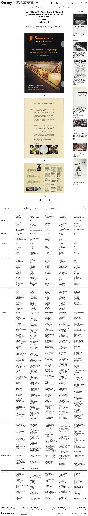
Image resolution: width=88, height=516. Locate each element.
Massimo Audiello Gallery (64, 314)
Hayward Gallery (48, 320)
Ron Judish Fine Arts (63, 398)
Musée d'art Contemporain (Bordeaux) (64, 441)
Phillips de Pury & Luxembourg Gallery (65, 373)
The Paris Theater (77, 480)
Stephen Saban (77, 267)
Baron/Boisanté (19, 388)
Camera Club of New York (21, 439)
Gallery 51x (32, 399)
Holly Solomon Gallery (49, 328)
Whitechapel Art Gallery (78, 398)
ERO (31, 485)
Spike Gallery (76, 333)
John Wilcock (47, 301)
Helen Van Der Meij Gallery (50, 324)
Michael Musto (62, 295)
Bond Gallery (18, 400)
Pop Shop (61, 475)
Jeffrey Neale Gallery (49, 351)
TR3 (74, 246)
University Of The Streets (78, 494)
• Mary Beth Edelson (80, 136)
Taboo (75, 271)
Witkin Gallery (76, 402)
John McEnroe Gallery (49, 355)
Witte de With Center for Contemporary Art (78, 404)
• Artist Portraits (82, 133)
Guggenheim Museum (34, 438)
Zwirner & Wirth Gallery (78, 418)
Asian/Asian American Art (21, 228)
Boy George (18, 279)
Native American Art (63, 223)
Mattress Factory (62, 317)
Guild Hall (32, 439)
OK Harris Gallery (62, 352)
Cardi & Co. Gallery (19, 415)
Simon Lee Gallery (77, 322)
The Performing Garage (78, 481)
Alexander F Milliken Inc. (20, 342)
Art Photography (19, 215)
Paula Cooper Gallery (63, 366)
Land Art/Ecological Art (49, 216)
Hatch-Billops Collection (49, 474)
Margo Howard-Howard (64, 266)
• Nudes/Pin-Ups (76, 116)
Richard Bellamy (62, 385)
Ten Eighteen (61, 253)
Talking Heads (76, 272)
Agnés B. (17, 288)
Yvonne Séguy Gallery (78, 415)
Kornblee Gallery (48, 375)
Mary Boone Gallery (63, 313)
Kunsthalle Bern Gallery (49, 378)
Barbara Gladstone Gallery (21, 385)
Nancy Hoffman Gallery (63, 336)
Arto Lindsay (18, 273)
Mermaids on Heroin (63, 273)
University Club (77, 493)
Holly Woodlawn (33, 280)
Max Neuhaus (62, 272)
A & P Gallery (18, 328)
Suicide (75, 270)
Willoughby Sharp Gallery (79, 401)
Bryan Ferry (18, 282)
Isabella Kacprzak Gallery (50, 334)
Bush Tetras (18, 284)
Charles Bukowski (19, 305)
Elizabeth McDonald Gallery (35, 360)
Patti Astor (61, 303)
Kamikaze (32, 251)
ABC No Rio (18, 333)
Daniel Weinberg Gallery (35, 340)
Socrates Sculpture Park (63, 490)
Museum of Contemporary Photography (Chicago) (64, 431)
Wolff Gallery (76, 405)
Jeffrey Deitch (47, 288)
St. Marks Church (62, 494)
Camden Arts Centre (19, 438)
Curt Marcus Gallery (34, 335)
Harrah (31, 246)
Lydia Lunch (61, 262)
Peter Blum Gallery (62, 370)
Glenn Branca (32, 276)
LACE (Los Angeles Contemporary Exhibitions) (50, 384)
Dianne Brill (32, 260)
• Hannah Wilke (76, 115)
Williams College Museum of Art (79, 467)
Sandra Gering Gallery (63, 412)
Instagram (59, 513)
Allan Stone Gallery (19, 345)
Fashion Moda (33, 367)
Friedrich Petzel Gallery (34, 383)
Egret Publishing (33, 482)
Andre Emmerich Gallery (20, 358)
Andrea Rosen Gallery (20, 359)
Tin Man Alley (76, 366)
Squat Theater (62, 251)
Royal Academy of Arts (49, 461)
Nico (60, 278)
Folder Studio (24, 514)
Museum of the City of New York (65, 438)
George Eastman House (34, 435)
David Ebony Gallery (34, 341)
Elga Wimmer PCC (33, 359)
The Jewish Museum (77, 446)
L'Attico (46, 381)
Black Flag (18, 277)
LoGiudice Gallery (48, 401)
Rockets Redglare (62, 285)
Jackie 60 (32, 249)
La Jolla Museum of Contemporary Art (48, 432)
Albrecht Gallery (19, 340)
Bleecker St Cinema (19, 482)
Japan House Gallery (49, 347)
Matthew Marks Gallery (63, 316)
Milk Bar (46, 253)
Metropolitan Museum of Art (50, 438)
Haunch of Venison (48, 317)
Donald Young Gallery (34, 349)
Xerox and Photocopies (78, 237)
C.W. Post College (19, 459)
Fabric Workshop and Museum (36, 428)
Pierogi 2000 (61, 376)
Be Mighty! (18, 481)
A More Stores (18, 220)
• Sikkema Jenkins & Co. (82, 82)
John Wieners (47, 299)
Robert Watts (61, 309)
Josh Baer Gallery (48, 362)
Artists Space (18, 379)
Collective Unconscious (34, 476)
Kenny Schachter (48, 305)
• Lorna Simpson (81, 135)
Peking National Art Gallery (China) (79, 426)
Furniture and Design (49, 223)
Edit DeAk (32, 288)
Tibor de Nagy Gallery (78, 364)
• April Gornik (76, 133)
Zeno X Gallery (76, 417)
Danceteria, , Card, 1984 (80, 180)
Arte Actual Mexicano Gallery (21, 377)
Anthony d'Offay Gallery (20, 366)
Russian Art (76, 223)
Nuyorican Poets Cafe (49, 493)
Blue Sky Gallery (19, 398)
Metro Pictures (47, 484)
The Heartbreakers (77, 278)
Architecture (18, 225)
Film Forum (32, 487)
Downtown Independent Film (35, 229)
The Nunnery (76, 353)
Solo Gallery (76, 328)
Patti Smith (61, 282)
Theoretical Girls (77, 283)
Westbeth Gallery (77, 396)
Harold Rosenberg (33, 298)
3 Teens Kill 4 (18, 257)
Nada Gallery (62, 335)
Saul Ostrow (76, 293)
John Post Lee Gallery (49, 357)
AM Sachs (17, 347)
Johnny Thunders (48, 272)
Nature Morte (61, 339)
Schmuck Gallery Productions (64, 413)
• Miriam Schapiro (82, 137)
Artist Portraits (18, 226)
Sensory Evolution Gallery (79, 312)
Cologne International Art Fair (36, 477)
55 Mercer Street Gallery (20, 318)
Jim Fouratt (47, 292)
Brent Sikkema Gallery (20, 401)
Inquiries (69, 3)
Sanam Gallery (62, 411)
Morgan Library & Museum (50, 445)
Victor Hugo (76, 303)
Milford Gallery (62, 324)
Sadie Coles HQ (62, 406)
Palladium (61, 246)
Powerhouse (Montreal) (63, 476)
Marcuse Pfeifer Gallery (49, 411)
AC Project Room (19, 334)
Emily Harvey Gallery (34, 361)
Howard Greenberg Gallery (50, 330)
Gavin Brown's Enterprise (35, 408)
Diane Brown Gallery (34, 347)
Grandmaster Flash (34, 278)
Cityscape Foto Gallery (34, 329)
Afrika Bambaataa (19, 261)
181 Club (17, 245)
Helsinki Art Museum (34, 442)
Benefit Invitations (19, 230)
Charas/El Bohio (19, 493)
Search (76, 3)
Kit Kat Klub (32, 252)
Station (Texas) (62, 496)
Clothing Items (33, 237)
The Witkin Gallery (77, 357)
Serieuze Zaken (77, 314)
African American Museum (21, 421)
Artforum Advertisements (20, 237)
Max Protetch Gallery (63, 319)
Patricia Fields (62, 302)
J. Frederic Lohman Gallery (50, 335)
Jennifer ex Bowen (48, 290)
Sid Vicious (76, 265)
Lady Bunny (47, 280)
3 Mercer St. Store (19, 312)
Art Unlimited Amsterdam (20, 376)
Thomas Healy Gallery (78, 360)
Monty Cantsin (62, 276)
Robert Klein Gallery (63, 393)
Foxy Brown (32, 274)
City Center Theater (19, 499)
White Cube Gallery (78, 397)
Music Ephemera (62, 222)
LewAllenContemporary (45, 200)
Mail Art (46, 229)
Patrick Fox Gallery (63, 362)
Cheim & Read (33, 324)
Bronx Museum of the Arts (20, 435)
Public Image (61, 480)
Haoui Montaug (33, 297)
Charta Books (18, 494)
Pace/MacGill (62, 357)
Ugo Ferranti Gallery (78, 377)
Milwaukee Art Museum (49, 439)
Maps (46, 234)
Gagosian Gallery (33, 389)
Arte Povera (18, 216)
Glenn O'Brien (33, 295)
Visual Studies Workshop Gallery (78, 386)
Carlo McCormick (19, 303)
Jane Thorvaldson (33, 305)
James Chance (33, 285)
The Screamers (77, 280)
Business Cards (33, 233)
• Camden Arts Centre (77, 55)
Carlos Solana (18, 304)
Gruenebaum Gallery (49, 313)
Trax (75, 492)
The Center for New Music (64, 499)
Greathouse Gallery (34, 415)
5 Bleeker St (18, 313)
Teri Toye (75, 276)
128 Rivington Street (19, 323)
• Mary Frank (75, 155)
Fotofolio (31, 376)
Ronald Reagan (77, 291)
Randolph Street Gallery (63, 382)
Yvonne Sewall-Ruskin (78, 304)
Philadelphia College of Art (50, 455)
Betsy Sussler (18, 276)
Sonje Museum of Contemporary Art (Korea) (79, 440)
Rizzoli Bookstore (62, 486)
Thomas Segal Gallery (78, 361)
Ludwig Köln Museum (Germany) (49, 435)
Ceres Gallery (32, 322)
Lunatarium (47, 482)
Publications (33, 6)
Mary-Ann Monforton (63, 291)
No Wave (61, 226)
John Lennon (47, 265)
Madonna (61, 264)
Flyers (31, 240)
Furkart (31, 497)
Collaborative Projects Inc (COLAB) (35, 222)
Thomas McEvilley (77, 299)
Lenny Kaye (47, 283)
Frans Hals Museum (34, 433)
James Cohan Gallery (49, 342)
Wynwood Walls (77, 408)
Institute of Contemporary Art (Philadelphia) (35, 449)
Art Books (17, 234)
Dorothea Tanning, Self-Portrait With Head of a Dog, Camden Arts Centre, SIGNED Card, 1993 (79, 53)
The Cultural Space (77, 472)
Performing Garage (63, 473)
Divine (31, 262)
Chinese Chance (19, 497)
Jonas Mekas (47, 302)
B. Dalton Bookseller (19, 480)
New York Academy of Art (35, 467)
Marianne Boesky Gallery (49, 414)
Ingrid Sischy (32, 301)
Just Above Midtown (48, 365)
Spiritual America (77, 334)
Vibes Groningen (77, 497)
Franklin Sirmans (33, 293)
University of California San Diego (64, 467)
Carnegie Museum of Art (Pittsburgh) (20, 441)
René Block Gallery (62, 383)
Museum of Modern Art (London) (63, 433)
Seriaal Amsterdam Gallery (79, 313)
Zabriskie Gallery (77, 416)
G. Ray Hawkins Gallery (34, 387)
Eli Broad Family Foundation (35, 426)
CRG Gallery (32, 334)
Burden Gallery (18, 410)
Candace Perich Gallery (20, 414)
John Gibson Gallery (49, 353)
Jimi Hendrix (47, 261)
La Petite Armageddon (34, 254)
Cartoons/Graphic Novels (35, 235)
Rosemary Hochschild (78, 259)
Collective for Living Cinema (35, 475)
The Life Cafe (76, 479)
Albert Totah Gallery (19, 339)
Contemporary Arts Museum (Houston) (21, 451)
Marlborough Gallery (49, 418)
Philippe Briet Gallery (63, 371)
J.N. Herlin (47, 336)
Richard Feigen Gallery (63, 387)
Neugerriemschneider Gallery (65, 342)
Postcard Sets (47, 239)
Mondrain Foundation (49, 443)
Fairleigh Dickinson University (21, 465)
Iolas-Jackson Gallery (49, 333)
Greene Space (47, 472)
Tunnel (75, 247)
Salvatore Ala (62, 408)
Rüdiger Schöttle (62, 404)
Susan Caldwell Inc (77, 346)
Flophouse (32, 491)
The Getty (76, 445)
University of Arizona (63, 465)
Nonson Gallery (62, 349)
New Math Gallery (62, 343)
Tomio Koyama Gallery (78, 367)
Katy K (46, 274)
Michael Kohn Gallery (63, 322)
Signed (60, 238)
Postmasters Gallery (63, 378)
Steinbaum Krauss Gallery (79, 340)
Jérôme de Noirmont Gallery (50, 366)
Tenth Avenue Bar (62, 498)
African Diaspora (19, 222)
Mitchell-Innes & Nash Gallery (65, 325)
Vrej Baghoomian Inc (78, 390)
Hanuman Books (48, 473)
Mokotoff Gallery (62, 329)
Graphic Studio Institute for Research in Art (35, 456)
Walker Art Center (77, 450)
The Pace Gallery (77, 355)
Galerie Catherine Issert (34, 390)
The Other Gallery (77, 354)
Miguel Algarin (62, 297)
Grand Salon (32, 414)
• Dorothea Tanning (80, 56)
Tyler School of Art (62, 464)
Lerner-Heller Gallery (49, 394)
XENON (75, 252)
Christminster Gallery (34, 325)
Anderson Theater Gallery (21, 356)
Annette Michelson (19, 296)
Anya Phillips (18, 271)
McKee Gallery (62, 320)
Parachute (47, 497)
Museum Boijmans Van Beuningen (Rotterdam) (49, 449)
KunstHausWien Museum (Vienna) (49, 426)
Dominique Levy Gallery (34, 348)
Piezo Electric (61, 377)
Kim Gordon (47, 276)
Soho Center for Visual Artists (64, 491)
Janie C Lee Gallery (48, 346)
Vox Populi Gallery (77, 387)
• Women (74, 37)
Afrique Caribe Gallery (20, 336)
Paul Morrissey (62, 304)
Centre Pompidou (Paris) (20, 448)
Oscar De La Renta (62, 299)
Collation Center (33, 474)
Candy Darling (18, 285)
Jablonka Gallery (48, 337)
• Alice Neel (75, 114)
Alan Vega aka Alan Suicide (21, 265)
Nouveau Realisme (63, 213)
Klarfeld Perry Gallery (49, 371)
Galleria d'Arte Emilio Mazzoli (36, 396)
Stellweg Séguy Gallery (78, 341)
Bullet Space (18, 486)
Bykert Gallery (18, 412)
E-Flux (31, 353)
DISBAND (32, 261)
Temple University (62, 458)
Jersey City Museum (48, 421)
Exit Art (31, 486)
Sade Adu (76, 264)
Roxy (60, 249)
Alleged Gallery (19, 346)
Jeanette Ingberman (34, 309)
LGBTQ (46, 228)
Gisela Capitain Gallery (34, 412)
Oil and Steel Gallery (63, 351)
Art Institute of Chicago (20, 455)
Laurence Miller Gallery (49, 387)
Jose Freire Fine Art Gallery (50, 360)
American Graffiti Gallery (20, 352)
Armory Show (18, 432)
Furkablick (32, 495)
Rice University (47, 460)
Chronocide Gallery (34, 326)
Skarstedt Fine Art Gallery (79, 324)
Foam (31, 373)
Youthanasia (76, 253)
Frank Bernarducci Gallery (35, 378)
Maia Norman (47, 309)
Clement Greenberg (19, 308)
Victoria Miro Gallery (78, 383)
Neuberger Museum (63, 447)
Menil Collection (48, 436)
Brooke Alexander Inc (20, 406)
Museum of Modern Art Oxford (65, 435)
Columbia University (19, 464)
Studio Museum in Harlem (79, 444)
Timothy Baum (76, 301)
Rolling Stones (76, 257)
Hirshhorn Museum (33, 443)
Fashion (46, 220)
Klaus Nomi (47, 277)
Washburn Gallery (77, 393)
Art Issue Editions (19, 373)
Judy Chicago (38, 200)
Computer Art (32, 224)
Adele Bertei (18, 260)
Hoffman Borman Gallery (49, 326)
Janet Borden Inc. (48, 343)
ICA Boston (32, 444)
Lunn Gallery (47, 406)
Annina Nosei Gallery (20, 365)
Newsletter (60, 3)
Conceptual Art (18, 217)
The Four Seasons (77, 474)
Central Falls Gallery (34, 320)
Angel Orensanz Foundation (21, 472)
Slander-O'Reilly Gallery (78, 325)
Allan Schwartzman (19, 293)
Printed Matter (62, 479)
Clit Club (17, 252)
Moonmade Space (48, 486)
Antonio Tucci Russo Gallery (21, 369)
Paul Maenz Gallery (63, 365)
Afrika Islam (18, 262)
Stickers (75, 234)
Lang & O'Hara (48, 385)
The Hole (75, 475)
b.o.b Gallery (18, 383)
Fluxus (31, 216)
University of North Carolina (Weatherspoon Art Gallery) (79, 459)
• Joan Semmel (81, 115)
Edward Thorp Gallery (34, 356)
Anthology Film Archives (20, 474)
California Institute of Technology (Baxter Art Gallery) (20, 462)
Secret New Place (62, 488)
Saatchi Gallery (62, 405)
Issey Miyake (32, 303)
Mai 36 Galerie (47, 410)
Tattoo (75, 224)
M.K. (46, 249)
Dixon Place (32, 479)
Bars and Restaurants (20, 229)
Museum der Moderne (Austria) (51, 450)
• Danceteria (75, 182)
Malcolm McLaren (62, 265)
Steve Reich (76, 268)
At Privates (18, 479)
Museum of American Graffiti (50, 451)
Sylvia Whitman (77, 298)
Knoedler (46, 372)
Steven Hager (76, 296)
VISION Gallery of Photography (80, 384)
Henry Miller (32, 299)
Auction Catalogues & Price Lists (21, 240)
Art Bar (17, 371)
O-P (45, 494)
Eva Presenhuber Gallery (35, 365)
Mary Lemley (61, 290)
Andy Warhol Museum (20, 430)
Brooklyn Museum (19, 437)
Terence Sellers (77, 274)
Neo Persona (61, 341)
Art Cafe (17, 475)
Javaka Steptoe (33, 307)
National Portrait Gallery (64, 337)
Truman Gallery (77, 372)
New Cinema (47, 490)
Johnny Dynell (47, 271)
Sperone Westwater (77, 331)
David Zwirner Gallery (34, 343)
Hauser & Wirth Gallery (49, 319)
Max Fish (61, 318)
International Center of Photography (34, 451)
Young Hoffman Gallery (78, 414)
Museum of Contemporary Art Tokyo (65, 427)
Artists (82, 6)
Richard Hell (61, 284)
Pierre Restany (62, 307)
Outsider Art (61, 215)
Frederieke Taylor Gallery (35, 382)
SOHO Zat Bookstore (63, 492)
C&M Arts (17, 488)
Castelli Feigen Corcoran (35, 313)
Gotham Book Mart (33, 499)
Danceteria (32, 245)
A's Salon (17, 330)
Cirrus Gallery (32, 328)
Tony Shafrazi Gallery (78, 369)
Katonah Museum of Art (49, 423)
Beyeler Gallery (19, 396)
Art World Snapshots (19, 235)
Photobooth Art (47, 235)
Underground (76, 248)
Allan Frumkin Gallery (20, 343)
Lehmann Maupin (48, 389)
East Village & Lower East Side (36, 230)
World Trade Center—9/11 (79, 229)
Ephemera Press (70, 513)
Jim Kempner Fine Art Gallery (50, 352)
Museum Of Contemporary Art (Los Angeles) (65, 425)
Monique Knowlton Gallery (64, 333)
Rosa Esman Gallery (63, 400)
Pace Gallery (61, 354)
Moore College (33, 465)
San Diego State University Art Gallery (50, 464)
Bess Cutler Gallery (19, 394)
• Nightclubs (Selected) (82, 182)
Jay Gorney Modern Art (49, 348)
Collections (60, 6)
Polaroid (46, 238)
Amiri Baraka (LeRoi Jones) (21, 295)
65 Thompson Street (19, 320)
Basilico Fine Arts (19, 389)
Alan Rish (17, 291)
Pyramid (60, 248)
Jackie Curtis (32, 284)
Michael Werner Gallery (64, 323)
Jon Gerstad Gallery (48, 359)
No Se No (61, 346)
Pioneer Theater (62, 474)
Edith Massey (32, 266)
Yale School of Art (77, 468)
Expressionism (33, 215)
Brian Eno (17, 280)
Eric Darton (32, 291)
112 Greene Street (19, 322)
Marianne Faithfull (62, 267)
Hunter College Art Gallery (35, 458)
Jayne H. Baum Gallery (49, 349)
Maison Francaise (33, 461)
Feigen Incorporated (34, 370)
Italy (45, 226)
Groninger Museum (34, 436)
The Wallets (76, 282)
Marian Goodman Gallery (50, 413)
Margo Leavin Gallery (49, 412)
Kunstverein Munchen (49, 429)
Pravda (60, 478)
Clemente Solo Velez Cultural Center (35, 472)
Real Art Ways (62, 484)
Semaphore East (62, 417)
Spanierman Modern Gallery (79, 330)
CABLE (17, 413)
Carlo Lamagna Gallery (34, 312)
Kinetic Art (47, 233)
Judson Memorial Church (49, 479)
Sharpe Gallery (77, 317)
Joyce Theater (47, 478)
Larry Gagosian (48, 307)
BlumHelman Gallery (20, 399)
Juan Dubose (47, 303)
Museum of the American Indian (64, 437)
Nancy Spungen (62, 277)
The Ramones (76, 279)
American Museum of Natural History (21, 427)
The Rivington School (78, 225)
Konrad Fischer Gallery (49, 374)
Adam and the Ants (19, 259)
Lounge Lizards (62, 261)
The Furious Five (77, 277)
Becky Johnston (18, 299)
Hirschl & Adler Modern (49, 325)
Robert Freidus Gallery (63, 391)
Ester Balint (32, 270)
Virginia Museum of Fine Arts (79, 448)
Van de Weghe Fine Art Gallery (80, 379)
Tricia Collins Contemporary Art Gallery (80, 371)
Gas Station (47, 224)
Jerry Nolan (47, 260)
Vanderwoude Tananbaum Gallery (79, 381)
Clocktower (32, 331)
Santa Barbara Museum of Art (79, 435)
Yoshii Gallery (76, 412)
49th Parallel (18, 325)
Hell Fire (31, 247)
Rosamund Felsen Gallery (64, 401)
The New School (62, 463)
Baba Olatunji (18, 274)
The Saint (61, 254)
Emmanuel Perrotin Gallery (35, 362)
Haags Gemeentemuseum (35, 441)
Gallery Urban (33, 405)
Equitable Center (33, 483)
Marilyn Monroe (62, 268)
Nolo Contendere (62, 348)
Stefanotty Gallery (77, 337)
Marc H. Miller (62, 288)
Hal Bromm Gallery (48, 314)
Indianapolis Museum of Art (35, 447)
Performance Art (62, 217)
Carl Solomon (18, 302)
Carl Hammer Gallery (20, 416)
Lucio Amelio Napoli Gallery (50, 404)
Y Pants (75, 285)
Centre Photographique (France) (20, 447)
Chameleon (18, 492)
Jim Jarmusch (47, 293)
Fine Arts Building (33, 371)
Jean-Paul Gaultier (33, 308)
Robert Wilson (76, 288)
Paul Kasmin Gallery (63, 364)
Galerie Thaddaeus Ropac (35, 395)
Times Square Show (77, 226)
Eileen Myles (32, 290)
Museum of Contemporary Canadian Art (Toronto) (64, 429)
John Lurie (47, 266)
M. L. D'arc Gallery (48, 408)
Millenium (47, 485)
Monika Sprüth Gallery (63, 331)
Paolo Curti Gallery (63, 358)
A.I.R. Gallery (18, 331)
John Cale (47, 264)
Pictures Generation (77, 213)
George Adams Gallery (34, 409)
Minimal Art (47, 217)
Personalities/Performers (64, 229)
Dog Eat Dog (32, 265)
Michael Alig (61, 292)
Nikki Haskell (61, 298)
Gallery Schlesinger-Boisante (35, 403)
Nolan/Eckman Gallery (63, 347)
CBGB (17, 251)
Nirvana (60, 245)
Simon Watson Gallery (78, 323)
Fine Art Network (33, 488)
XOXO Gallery (76, 410)
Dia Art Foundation (33, 425)
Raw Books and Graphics (64, 482)
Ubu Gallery (76, 376)
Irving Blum (32, 302)
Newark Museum (62, 452)
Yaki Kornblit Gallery (78, 411)
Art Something (18, 375)
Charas (31, 323)
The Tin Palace (77, 485)
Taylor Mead (76, 273)
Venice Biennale (77, 495)
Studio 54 (61, 252)
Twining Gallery (77, 373)
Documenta (32, 480)
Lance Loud (47, 282)
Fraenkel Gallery (33, 377)
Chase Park (18, 496)
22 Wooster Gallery (19, 314)
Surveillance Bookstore (63, 497)
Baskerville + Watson (20, 390)
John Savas (47, 267)
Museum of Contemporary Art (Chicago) (65, 422)
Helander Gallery (48, 323)
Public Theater (62, 481)
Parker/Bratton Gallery (63, 359)
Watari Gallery (77, 394)
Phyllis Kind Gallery (63, 375)
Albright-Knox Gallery (20, 423)
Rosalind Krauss (77, 292)
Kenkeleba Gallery (48, 369)
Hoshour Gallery (48, 329)
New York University (34, 468)
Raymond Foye (62, 308)
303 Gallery (18, 324)
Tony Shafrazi (76, 302)
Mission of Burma (62, 274)
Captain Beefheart (33, 257)
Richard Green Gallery (63, 388)
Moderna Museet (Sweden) (50, 440)
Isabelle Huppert (33, 283)
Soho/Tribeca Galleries (78, 326)
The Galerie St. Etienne (78, 349)
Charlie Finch (18, 307)
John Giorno (47, 297)
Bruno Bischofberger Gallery (21, 409)
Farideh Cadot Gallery (34, 366)
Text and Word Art (77, 216)
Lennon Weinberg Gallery (50, 391)
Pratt (46, 458)
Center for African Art (20, 443)
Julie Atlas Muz (48, 273)
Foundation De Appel (34, 493)
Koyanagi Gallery (48, 377)
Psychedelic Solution (63, 381)
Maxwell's (47, 252)
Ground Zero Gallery (49, 312)
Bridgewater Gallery (19, 402)
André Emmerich (19, 361)
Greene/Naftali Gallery (34, 417)
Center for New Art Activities (21, 491)
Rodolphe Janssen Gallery (64, 396)
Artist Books (18, 238)
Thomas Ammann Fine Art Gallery (79, 359)
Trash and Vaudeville (78, 491)
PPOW (60, 379)
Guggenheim (32, 437)
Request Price (75, 57)
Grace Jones (32, 277)
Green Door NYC (33, 500)
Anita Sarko (18, 267)
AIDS (17, 223)
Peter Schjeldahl (62, 305)
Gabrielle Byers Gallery (34, 388)
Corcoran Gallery (33, 332)
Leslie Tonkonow (48, 395)
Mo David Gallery (62, 326)
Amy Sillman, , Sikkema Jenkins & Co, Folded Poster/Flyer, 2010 (80, 80)
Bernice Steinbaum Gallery (21, 393)
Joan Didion (47, 295)
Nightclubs (61, 225)
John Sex (46, 268)
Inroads (46, 475)
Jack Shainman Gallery (49, 340)
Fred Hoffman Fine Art (34, 381)
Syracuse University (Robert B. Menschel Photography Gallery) (65, 456)
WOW (75, 499)
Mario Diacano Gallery (49, 416)
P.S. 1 (60, 353)
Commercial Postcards (34, 238)
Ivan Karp (32, 304)
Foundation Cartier (33, 432)
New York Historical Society (64, 451)
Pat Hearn (61, 301)
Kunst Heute (47, 481)
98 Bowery (82, 513)
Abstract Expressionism (20, 213)
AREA (17, 246)
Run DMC (75, 261)
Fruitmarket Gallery (34, 384)
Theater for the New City (78, 486)
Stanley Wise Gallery (78, 336)
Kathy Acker (47, 304)
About (52, 3)
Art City (17, 372)
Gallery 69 (32, 400)
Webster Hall (76, 251)
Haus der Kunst (47, 318)
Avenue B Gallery (19, 381)
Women (51, 200)
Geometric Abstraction (34, 217)
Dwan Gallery (32, 352)
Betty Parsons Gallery (20, 395)
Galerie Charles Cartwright (35, 391)
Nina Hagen (61, 279)
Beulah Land (18, 248)
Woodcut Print (76, 235)
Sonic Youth (76, 266)
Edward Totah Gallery (34, 358)
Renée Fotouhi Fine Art (63, 384)
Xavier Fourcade (77, 409)
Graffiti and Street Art (49, 213)
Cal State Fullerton (19, 460)
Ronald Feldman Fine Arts (64, 399)
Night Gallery (62, 345)
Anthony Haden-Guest (20, 297)
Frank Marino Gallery (34, 379)
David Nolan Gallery (34, 342)
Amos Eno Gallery (19, 354)
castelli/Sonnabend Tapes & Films (35, 317)
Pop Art (75, 215)
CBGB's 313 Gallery (33, 319)
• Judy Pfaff (84, 134)
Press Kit (60, 233)
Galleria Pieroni (33, 398)
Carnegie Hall (18, 490)
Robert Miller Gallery (63, 394)
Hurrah (31, 248)
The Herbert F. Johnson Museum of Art (65, 462)
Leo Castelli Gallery (48, 393)
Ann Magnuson (18, 268)
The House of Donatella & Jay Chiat (79, 477)
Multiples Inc (61, 334)
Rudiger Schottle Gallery (64, 402)
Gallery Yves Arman (34, 406)
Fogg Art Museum (33, 429)
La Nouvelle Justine (34, 253)
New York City (62, 224)
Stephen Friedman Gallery (79, 342)
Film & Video (32, 239)
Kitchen (46, 480)
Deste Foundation (33, 424)
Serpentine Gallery (77, 316)
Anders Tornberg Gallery (20, 355)
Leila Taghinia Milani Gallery (50, 390)
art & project (18, 370)
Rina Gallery (61, 390)
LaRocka (46, 243)
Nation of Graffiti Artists (49, 488)
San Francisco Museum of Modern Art (79, 434)
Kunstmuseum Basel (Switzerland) (48, 428)
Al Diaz (17, 264)
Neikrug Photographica (63, 340)
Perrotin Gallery (62, 368)
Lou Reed (61, 260)
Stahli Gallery (76, 335)
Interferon (46, 476)
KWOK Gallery (47, 380)
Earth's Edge (32, 481)
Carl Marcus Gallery (19, 418)
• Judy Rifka (75, 135)
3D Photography (19, 233)
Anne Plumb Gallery (19, 364)
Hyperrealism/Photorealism (50, 215)
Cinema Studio (18, 498)
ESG (31, 268)
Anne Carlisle (18, 270)
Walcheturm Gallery (78, 392)
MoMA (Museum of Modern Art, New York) (51, 442)
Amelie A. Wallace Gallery (21, 348)
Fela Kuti (32, 271)
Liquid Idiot (47, 285)
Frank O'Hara (32, 292)
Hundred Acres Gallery (49, 331)
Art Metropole (18, 478)
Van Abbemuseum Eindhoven (79, 447)
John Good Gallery (48, 354)
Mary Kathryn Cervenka (63, 270)
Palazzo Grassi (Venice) (78, 421)
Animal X (17, 266)
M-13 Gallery (47, 407)
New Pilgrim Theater (49, 491)
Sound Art (61, 239)
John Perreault (47, 298)
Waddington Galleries (78, 391)
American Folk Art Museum (21, 425)
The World (76, 243)
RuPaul (75, 262)
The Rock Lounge (77, 483)
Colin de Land (18, 309)
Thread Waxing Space (78, 487)
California (32, 220)
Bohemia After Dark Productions (22, 485)
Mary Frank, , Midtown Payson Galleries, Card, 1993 (79, 153)
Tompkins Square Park (78, 489)
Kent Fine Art (47, 370)
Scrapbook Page (62, 237)
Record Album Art (62, 235)
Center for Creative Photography (19, 445)
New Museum (62, 448)
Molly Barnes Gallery (63, 330)
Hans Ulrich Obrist (33, 296)
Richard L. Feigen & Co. (63, 389)
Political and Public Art (78, 220)
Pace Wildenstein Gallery (64, 355)
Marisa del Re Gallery (49, 417)
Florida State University (20, 468)
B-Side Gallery (18, 382)
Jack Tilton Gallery (48, 341)
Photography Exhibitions (49, 237)
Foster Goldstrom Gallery (35, 375)
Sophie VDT (76, 295)
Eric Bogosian (32, 267)
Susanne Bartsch (77, 297)
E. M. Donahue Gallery (34, 355)
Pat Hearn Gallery (62, 360)
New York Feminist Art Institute (50, 492)
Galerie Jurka (32, 394)
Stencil (75, 233)
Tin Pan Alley (76, 245)
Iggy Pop (32, 282)
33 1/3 (17, 316)
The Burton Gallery (77, 348)
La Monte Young (48, 279)
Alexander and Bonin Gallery (21, 341)
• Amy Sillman (75, 82)
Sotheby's (76, 441)
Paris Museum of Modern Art (79, 423)
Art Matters (18, 476)
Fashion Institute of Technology (21, 467)
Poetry (60, 230)
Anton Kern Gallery (19, 367)
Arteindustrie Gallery (20, 378)
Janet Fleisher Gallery (49, 345)
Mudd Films (47, 487)
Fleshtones (32, 273)
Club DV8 (17, 254)
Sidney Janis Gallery (78, 319)
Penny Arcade (62, 283)
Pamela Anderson (62, 280)
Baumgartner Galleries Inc (21, 391)
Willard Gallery (77, 399)
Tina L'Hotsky (76, 284)
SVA (45, 465)
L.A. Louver (47, 382)
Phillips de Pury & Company (79, 427)
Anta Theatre (18, 473)
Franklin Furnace (33, 494)
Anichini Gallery (19, 362)
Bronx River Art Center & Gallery (20, 404)
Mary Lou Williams (63, 271)
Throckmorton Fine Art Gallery (79, 362)
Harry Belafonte (33, 279)
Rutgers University (48, 462)
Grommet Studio (33, 418)
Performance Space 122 (63, 472)
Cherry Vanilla (33, 259)
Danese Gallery (33, 337)
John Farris (47, 296)
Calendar (32, 234)
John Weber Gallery (48, 358)
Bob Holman (18, 301)
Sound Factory (62, 493)
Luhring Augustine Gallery (50, 405)
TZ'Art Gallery (76, 374)
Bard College (18, 456)
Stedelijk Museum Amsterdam (79, 442)
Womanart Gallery (77, 406)
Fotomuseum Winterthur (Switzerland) (34, 431)
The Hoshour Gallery (78, 352)
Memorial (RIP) (47, 230)
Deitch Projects (33, 346)
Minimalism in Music (63, 220)
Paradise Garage (62, 247)
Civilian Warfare (33, 330)
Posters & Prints (47, 240)
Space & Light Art (62, 240)
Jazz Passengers (48, 259)
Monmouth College (34, 464)
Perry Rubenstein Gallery (64, 369)
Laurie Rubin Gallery (49, 388)
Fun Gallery (32, 385)
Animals (17, 224)
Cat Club (17, 249)
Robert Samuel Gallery (63, 395)
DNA (31, 264)
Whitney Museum (77, 451)
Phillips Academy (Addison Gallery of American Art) (50, 457)
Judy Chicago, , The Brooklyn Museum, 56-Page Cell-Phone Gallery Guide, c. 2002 (79, 34)
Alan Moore (18, 290)
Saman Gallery (62, 410)
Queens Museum (77, 430)
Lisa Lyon (61, 259)
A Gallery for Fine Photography (21, 329)
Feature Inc (32, 369)
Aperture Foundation (20, 431)
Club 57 (17, 253)
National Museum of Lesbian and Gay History (64, 446)
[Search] (44, 209)
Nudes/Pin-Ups (62, 228)
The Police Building (77, 482)
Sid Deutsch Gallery (77, 318)
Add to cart (44, 22)
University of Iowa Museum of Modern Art (79, 456)
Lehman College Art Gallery (35, 460)
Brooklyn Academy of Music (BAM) (21, 408)
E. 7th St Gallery (33, 354)
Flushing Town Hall (33, 492)
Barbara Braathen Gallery (21, 384)
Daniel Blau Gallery (34, 338)
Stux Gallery (76, 345)
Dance (31, 226)
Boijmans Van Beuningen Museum (20, 434)
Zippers (75, 254)
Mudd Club (61, 243)
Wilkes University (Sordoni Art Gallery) (79, 465)
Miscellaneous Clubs (49, 254)
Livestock (46, 400)
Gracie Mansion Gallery (34, 413)
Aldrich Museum (19, 424)
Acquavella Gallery (19, 335)
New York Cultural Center (64, 450)
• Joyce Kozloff (79, 134)
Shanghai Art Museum (78, 437)
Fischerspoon (32, 272)
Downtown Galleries (34, 227)
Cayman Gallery (33, 318)
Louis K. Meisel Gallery (49, 402)
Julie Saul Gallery (48, 364)
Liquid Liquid (61, 257)
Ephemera (8, 6)
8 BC (16, 243)
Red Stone (61, 485)
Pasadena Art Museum (78, 424)
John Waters (47, 270)
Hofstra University (33, 457)
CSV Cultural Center (34, 423)
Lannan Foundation (48, 433)
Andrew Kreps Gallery (20, 360)
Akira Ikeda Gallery (19, 337)
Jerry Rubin (47, 291)
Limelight (46, 247)
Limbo (46, 246)
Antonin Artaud (18, 298)
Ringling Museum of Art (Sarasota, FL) (78, 432)
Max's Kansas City (48, 251)
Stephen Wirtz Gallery (78, 343)
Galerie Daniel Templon (34, 393)
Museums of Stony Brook (63, 439)
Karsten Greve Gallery (49, 368)
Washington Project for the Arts (80, 498)
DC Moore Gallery (33, 344)
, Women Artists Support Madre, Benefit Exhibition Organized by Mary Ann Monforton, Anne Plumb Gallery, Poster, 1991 (79, 130)
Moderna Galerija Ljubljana (64, 328)
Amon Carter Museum (20, 428)
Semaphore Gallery (63, 418)
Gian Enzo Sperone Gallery (35, 411)
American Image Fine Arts (21, 353)
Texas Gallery (76, 347)
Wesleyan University (78, 463)
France (46, 222)
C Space (17, 487)
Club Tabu (32, 243)
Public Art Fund (77, 428)
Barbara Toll (18, 387)
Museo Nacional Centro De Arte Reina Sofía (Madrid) (50, 447)
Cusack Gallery (33, 336)
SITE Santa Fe (76, 438)
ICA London (32, 445)
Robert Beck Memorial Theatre (65, 487)
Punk (75, 222)
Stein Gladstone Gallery (78, 339)
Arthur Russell (18, 272)
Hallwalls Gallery (48, 316)
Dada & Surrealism (33, 213)
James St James (48, 257)
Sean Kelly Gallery (62, 414)
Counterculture (33, 225)
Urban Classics (77, 378)
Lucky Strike (47, 248)
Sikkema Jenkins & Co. (78, 320)
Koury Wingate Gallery (49, 376)
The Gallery (76, 351)
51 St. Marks (18, 317)
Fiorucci (31, 489)
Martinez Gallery (62, 312)
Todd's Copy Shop (77, 488)
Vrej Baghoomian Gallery (79, 388)
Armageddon (18, 247)
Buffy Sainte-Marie (19, 283)
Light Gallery (47, 398)
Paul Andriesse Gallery (63, 363)
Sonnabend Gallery (77, 329)
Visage (75, 249)
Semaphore (61, 416)
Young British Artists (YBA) (79, 217)
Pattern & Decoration (63, 216)
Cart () (84, 3)
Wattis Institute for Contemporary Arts (78, 462)
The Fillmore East (77, 473)
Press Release (61, 234)
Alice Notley (18, 292)
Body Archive (18, 484)
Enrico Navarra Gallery (34, 364)
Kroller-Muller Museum (49, 424)
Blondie (17, 278)
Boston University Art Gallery (21, 457)
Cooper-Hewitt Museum (34, 421)
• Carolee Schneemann (81, 114)
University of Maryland (78, 457)
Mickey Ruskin (62, 296)
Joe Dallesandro (48, 262)
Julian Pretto (47, 363)
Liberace (46, 284)
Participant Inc (47, 498)
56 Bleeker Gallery (19, 319)
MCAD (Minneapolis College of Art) (36, 463)
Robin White (76, 290)
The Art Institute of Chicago (64, 459)
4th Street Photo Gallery (20, 326)
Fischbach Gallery (33, 372)
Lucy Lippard (47, 308)
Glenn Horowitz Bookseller (35, 498)
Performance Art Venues (49, 499)
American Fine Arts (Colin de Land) (21, 350)
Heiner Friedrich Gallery (49, 322)
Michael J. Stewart (62, 293)
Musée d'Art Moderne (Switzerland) (63, 444)
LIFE (45, 245)
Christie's (17, 449)
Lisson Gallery (47, 399)
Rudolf (75, 260)
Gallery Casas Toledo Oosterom (34, 402)
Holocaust (47, 225)
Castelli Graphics (33, 314)
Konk (46, 278)
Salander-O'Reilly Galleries (64, 407)
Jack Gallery (47, 339)
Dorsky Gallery (33, 350)
